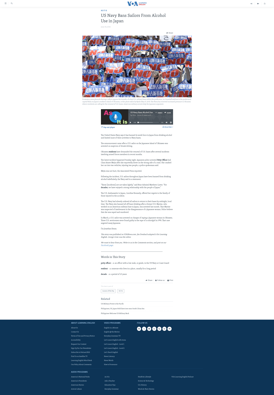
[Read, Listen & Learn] (264, 3)
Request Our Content (78, 344)
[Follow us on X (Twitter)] (144, 329)
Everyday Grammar (112, 389)
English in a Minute (111, 328)
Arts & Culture (76, 389)
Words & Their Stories (146, 389)
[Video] (258, 3)
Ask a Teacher (110, 381)
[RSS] (159, 329)
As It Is (104, 11)
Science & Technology (146, 381)
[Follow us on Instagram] (154, 329)
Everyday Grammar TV (112, 336)
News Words (108, 360)
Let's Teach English (111, 352)
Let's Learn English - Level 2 (114, 348)
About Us (74, 328)
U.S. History (142, 385)
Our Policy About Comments (81, 364)
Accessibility (75, 340)
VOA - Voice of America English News (146, 115)
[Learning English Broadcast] (251, 3)
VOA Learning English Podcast (182, 377)
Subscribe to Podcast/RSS (80, 352)
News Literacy (109, 356)
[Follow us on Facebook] (139, 329)
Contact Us (75, 332)
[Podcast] (164, 329)
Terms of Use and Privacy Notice (83, 336)
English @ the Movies (112, 332)
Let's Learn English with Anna (115, 340)
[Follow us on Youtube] (149, 329)
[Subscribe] (169, 329)
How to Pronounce (110, 364)
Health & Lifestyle (144, 377)
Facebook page (107, 245)
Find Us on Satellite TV (79, 356)
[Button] (169, 33)
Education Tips (110, 385)
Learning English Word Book (81, 360)
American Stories (77, 385)
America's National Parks (80, 377)
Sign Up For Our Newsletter (81, 348)
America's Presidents (79, 381)
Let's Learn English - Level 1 (114, 344)
